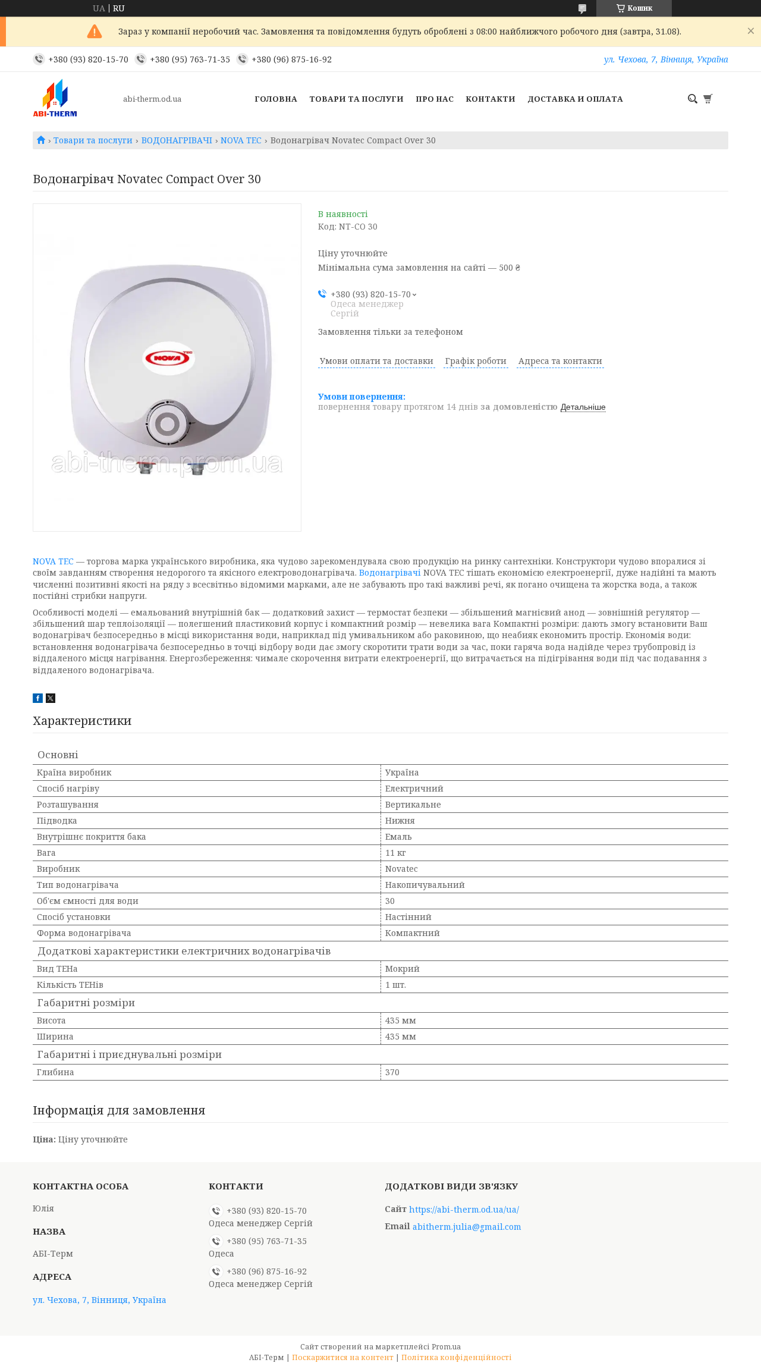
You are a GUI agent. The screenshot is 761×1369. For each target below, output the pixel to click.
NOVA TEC (241, 140)
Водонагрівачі (390, 572)
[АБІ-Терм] (74, 99)
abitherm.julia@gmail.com (467, 1227)
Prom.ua (446, 1347)
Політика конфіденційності (456, 1357)
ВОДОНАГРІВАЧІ (176, 140)
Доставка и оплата (575, 98)
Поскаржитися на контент (343, 1357)
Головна (275, 98)
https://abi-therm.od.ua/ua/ (464, 1209)
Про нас (435, 98)
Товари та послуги (356, 98)
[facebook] (38, 699)
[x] (50, 699)
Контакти (490, 98)
